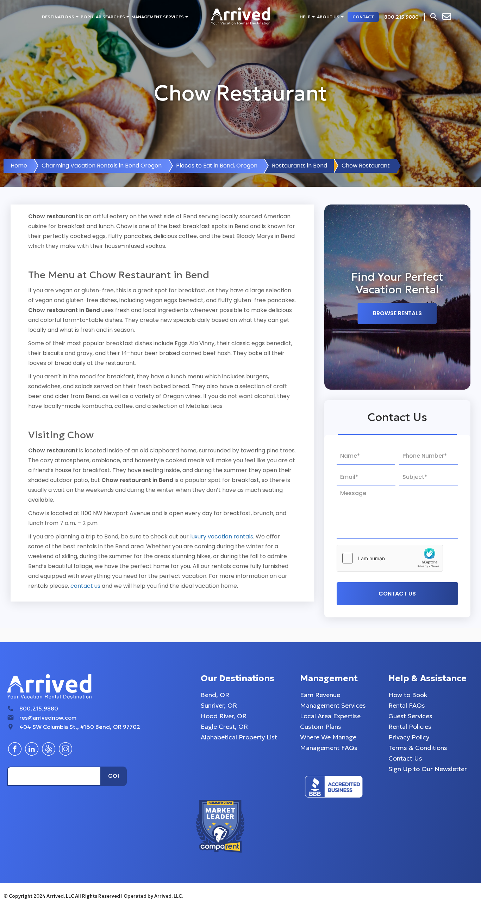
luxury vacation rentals (221, 536)
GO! (113, 776)
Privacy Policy (408, 737)
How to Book (407, 695)
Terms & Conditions (417, 748)
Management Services (157, 16)
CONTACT (363, 16)
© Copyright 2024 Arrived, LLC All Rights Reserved (62, 896)
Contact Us (405, 758)
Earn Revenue (320, 695)
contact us (85, 586)
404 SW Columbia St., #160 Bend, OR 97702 (79, 726)
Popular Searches (103, 16)
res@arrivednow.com (47, 717)
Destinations (58, 16)
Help (305, 16)
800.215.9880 (38, 708)
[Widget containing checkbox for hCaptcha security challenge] (390, 558)
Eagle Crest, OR (224, 726)
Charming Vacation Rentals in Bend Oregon (102, 165)
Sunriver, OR (219, 705)
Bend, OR (215, 695)
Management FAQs (328, 748)
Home (19, 165)
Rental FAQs (406, 705)
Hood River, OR (223, 716)
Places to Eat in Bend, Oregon (216, 165)
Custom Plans (320, 726)
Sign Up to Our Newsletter (427, 769)
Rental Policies (409, 726)
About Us (328, 16)
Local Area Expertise (330, 716)
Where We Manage (328, 737)
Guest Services (410, 716)
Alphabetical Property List (239, 737)
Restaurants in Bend (299, 165)
